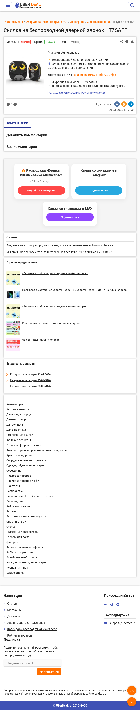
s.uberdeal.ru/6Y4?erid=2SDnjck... (96, 75)
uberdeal (25, 41)
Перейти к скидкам (41, 190)
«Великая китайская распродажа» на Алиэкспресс (55, 273)
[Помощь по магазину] (126, 41)
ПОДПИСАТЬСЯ (49, 672)
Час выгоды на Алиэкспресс (40, 339)
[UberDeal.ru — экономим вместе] (28, 5)
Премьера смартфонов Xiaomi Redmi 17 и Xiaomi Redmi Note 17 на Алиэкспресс (74, 289)
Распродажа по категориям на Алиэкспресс (51, 323)
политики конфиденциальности (52, 690)
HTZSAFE (50, 41)
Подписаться (99, 190)
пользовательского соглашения (93, 690)
